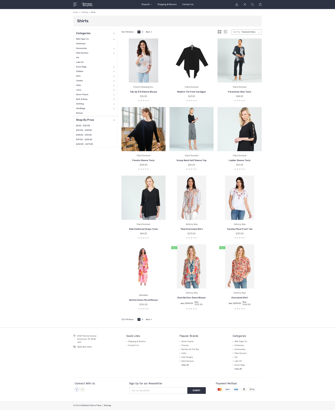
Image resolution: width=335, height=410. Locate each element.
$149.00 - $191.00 (84, 135)
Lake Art (80, 62)
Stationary (81, 43)
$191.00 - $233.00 (84, 139)
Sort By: (236, 32)
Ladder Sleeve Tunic (239, 160)
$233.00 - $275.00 (84, 144)
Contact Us (187, 4)
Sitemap (107, 405)
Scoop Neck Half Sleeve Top (191, 160)
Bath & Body (82, 99)
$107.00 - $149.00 (84, 130)
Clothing (80, 104)
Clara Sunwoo (82, 53)
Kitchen (79, 113)
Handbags (80, 108)
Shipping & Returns (167, 4)
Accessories (81, 48)
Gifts (78, 76)
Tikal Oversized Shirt (191, 229)
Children (79, 71)
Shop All (146, 4)
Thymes (185, 345)
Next (148, 32)
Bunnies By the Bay (190, 349)
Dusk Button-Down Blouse (191, 297)
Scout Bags (81, 67)
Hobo (78, 85)
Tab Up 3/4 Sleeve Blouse (143, 92)
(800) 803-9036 (84, 347)
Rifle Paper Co (82, 39)
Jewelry (79, 80)
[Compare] (244, 6)
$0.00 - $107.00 (83, 125)
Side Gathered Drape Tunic (143, 229)
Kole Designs (187, 357)
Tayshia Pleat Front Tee (240, 229)
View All (185, 365)
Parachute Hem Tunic (239, 92)
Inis (77, 57)
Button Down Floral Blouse (143, 300)
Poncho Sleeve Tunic (143, 160)
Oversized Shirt (239, 297)
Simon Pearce (82, 94)
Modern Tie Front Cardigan (191, 92)
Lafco (78, 90)
